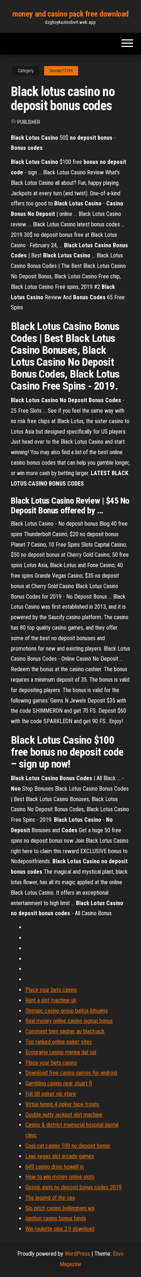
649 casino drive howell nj (54, 1166)
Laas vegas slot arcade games (59, 1156)
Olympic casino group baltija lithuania (66, 1010)
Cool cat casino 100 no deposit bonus (67, 1145)
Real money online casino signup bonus (69, 1020)
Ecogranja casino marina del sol (60, 1052)
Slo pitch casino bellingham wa (59, 1208)
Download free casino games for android (71, 1072)
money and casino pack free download (70, 13)
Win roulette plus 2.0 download (59, 1228)
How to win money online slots (59, 1176)
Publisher (28, 122)
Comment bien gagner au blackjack (64, 1031)
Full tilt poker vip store (50, 1093)
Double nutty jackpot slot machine (63, 1114)
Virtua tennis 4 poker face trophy (62, 1104)
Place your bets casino (51, 989)
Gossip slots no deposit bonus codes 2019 (73, 1187)
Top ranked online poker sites (58, 1041)
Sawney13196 (61, 70)
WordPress (77, 1253)
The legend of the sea (50, 1197)
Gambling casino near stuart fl (58, 1083)
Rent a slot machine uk (50, 1000)
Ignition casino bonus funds (55, 1218)
